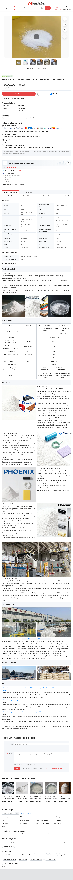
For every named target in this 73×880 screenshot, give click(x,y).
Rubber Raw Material (42, 820)
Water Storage (42, 855)
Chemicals (9, 13)
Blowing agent (6, 817)
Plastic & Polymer (18, 13)
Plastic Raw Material (24, 820)
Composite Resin (49, 842)
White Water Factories (28, 855)
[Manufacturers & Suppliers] (36, 3)
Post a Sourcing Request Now (53, 768)
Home (3, 13)
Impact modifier (40, 817)
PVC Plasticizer (6, 823)
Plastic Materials (23, 842)
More (3, 867)
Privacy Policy (63, 873)
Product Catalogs (27, 813)
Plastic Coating (36, 842)
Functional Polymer (8, 846)
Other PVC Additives (42, 823)
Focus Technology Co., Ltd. (24, 873)
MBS (20, 817)
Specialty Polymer (62, 842)
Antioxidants (57, 823)
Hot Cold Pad (23, 859)
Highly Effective (64, 855)
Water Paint (53, 855)
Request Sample (30, 98)
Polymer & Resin (28, 13)
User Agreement (46, 873)
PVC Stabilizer (58, 820)
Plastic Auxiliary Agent (9, 842)
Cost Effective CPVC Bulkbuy (11, 863)
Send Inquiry (19, 94)
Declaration (55, 873)
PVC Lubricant (23, 823)
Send (17, 768)
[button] (65, 195)
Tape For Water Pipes (36, 859)
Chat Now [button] (55, 94)
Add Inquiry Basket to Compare (36, 68)
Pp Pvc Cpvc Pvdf (51, 859)
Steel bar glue (57, 817)
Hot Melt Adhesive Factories (11, 855)
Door (3, 820)
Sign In (4, 184)
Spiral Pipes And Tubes (9, 859)
